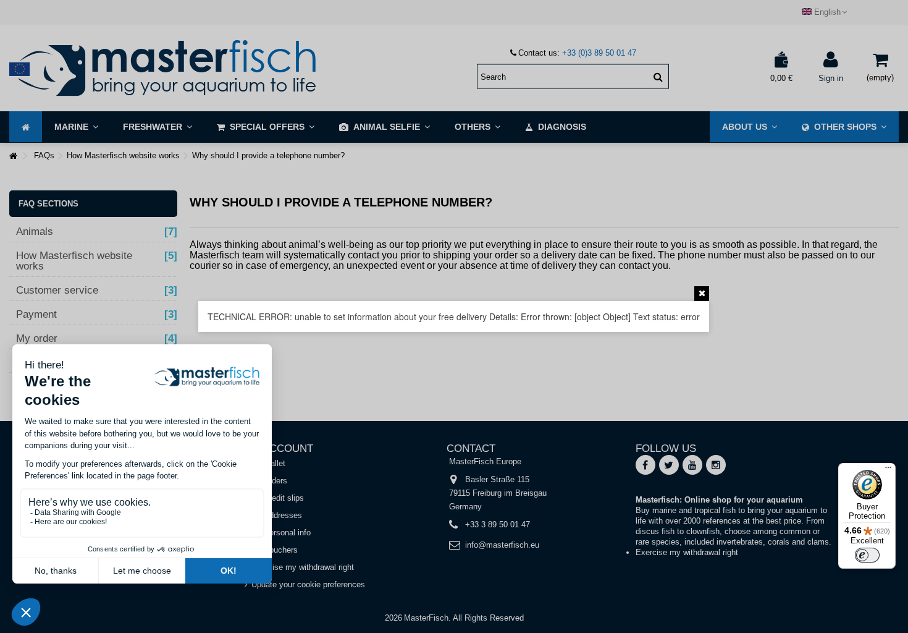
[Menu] (888, 470)
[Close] (701, 293)
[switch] (867, 555)
